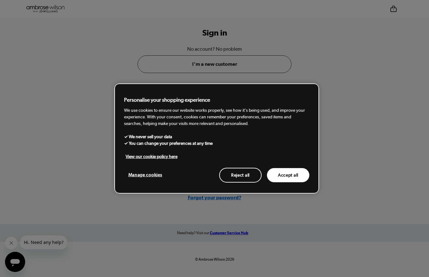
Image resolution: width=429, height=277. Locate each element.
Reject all (240, 174)
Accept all (288, 174)
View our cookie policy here (151, 156)
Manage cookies (145, 174)
